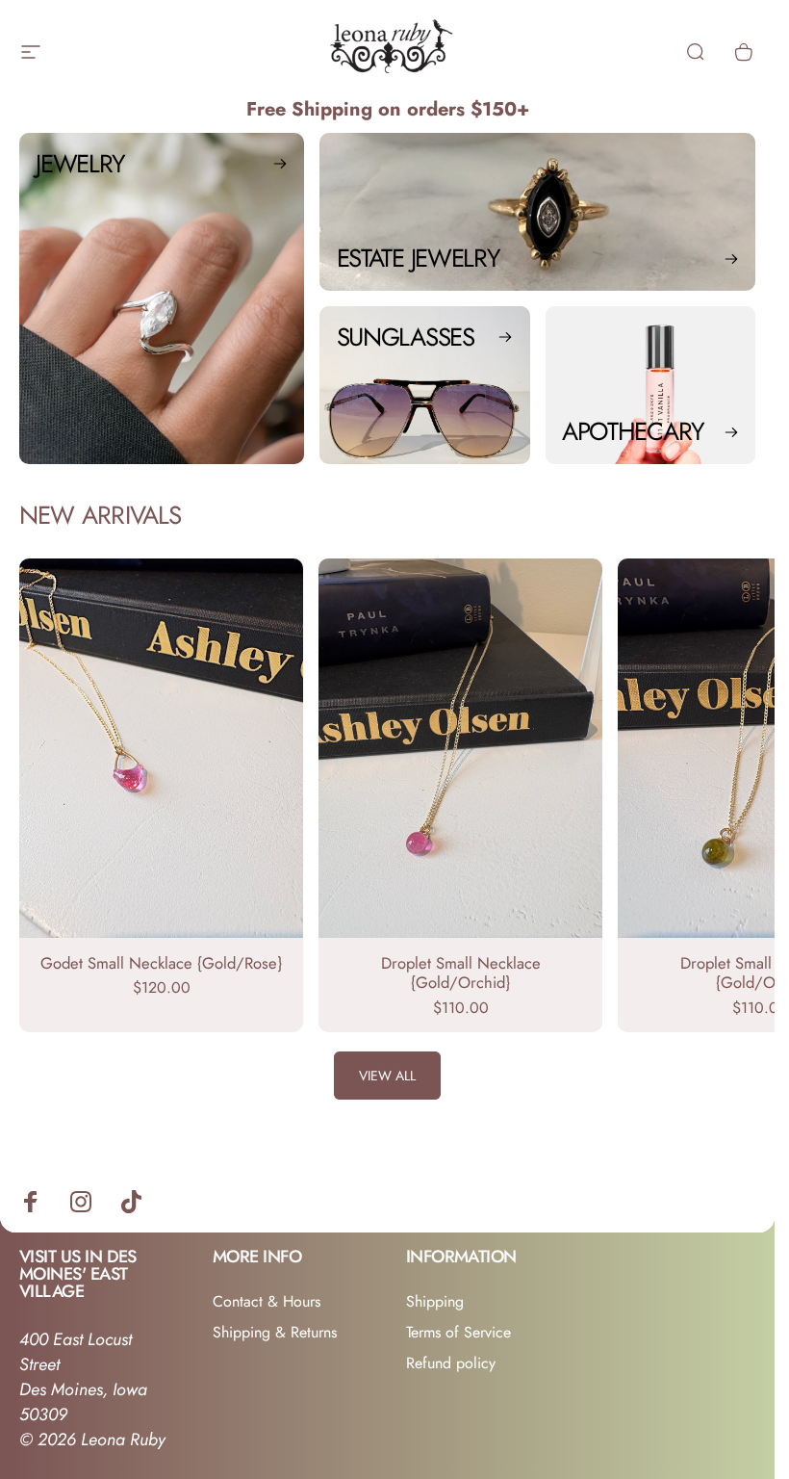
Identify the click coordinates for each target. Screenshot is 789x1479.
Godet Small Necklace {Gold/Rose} (161, 962)
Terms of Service (458, 1332)
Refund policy (451, 1363)
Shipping (435, 1301)
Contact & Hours (266, 1301)
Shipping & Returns (275, 1332)
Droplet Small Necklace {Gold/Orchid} (461, 973)
